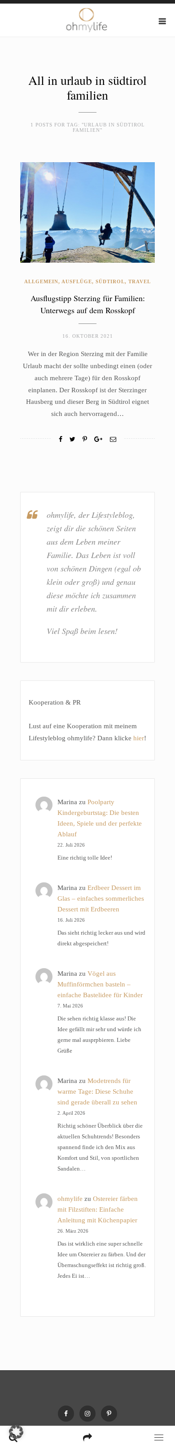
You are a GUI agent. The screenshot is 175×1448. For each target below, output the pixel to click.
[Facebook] (60, 439)
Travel (139, 281)
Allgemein (41, 281)
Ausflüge (76, 281)
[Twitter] (72, 439)
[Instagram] (87, 1414)
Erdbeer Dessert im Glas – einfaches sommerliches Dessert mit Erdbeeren (100, 898)
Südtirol (110, 281)
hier (138, 738)
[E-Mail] (113, 439)
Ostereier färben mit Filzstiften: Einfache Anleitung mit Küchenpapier (97, 1209)
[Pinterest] (109, 1414)
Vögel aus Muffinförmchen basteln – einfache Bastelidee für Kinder (100, 984)
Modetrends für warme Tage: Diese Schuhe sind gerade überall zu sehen (97, 1091)
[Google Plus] (98, 439)
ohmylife (70, 1198)
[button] (16, 1432)
